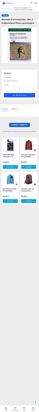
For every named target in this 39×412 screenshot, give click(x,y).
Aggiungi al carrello (20, 95)
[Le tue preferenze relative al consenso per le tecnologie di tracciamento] (35, 402)
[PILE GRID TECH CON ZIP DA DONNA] (10, 179)
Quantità (6, 85)
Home (3, 9)
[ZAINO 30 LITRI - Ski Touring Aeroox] (28, 179)
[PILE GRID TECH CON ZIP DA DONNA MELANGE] (28, 145)
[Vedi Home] (8, 3)
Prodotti (9, 9)
